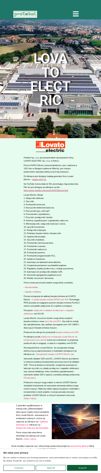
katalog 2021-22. (39, 179)
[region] (50, 461)
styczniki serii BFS (53, 321)
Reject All (51, 468)
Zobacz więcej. (30, 398)
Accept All (82, 468)
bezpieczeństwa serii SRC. (67, 332)
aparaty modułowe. (33, 292)
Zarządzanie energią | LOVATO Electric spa (55, 354)
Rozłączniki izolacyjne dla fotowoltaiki (32, 428)
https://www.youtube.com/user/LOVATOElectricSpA (46, 190)
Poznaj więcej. (30, 378)
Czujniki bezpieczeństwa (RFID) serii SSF (50, 299)
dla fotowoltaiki (31, 287)
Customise (19, 468)
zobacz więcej (30, 439)
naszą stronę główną (79, 446)
